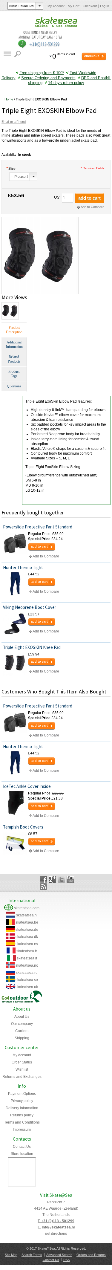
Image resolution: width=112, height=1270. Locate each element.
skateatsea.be (27, 922)
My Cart (73, 6)
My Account (56, 6)
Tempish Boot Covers (23, 827)
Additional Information (14, 344)
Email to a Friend (13, 121)
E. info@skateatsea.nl (56, 1227)
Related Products (14, 359)
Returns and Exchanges (22, 1077)
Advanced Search (59, 1255)
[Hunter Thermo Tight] (15, 584)
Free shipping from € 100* (41, 73)
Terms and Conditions (22, 1122)
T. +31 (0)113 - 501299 (56, 1221)
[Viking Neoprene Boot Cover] (15, 624)
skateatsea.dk (27, 937)
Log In (104, 6)
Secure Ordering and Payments (48, 78)
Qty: (57, 197)
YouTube (70, 879)
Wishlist (22, 1069)
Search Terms (32, 1255)
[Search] (18, 53)
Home (8, 99)
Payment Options (22, 1094)
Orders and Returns (91, 1255)
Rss (43, 886)
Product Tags (13, 373)
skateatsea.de (27, 929)
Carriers (21, 1031)
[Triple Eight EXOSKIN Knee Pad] (15, 664)
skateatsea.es (27, 944)
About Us (21, 1016)
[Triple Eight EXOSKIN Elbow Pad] (40, 219)
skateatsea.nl (27, 915)
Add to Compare (92, 207)
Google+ (52, 879)
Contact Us (22, 1146)
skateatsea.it (27, 958)
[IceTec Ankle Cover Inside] (15, 803)
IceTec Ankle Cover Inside (27, 786)
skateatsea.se (27, 980)
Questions (14, 386)
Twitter (61, 879)
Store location (22, 1154)
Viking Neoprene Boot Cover (29, 607)
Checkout (90, 6)
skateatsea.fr (26, 951)
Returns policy (21, 1115)
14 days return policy (66, 82)
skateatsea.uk (27, 987)
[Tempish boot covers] (15, 843)
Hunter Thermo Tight (23, 567)
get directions (56, 1233)
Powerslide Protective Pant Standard (37, 527)
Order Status (22, 1062)
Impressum (22, 1129)
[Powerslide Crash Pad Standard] (15, 543)
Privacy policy (22, 1101)
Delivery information (22, 1108)
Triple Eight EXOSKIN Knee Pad (32, 647)
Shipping (22, 1038)
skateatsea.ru (27, 973)
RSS (66, 1260)
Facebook (43, 879)
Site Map (11, 1255)
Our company (22, 1024)
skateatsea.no (27, 965)
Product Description (14, 329)
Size (11, 168)
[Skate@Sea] (56, 22)
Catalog (7, 53)
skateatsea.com (26, 908)
